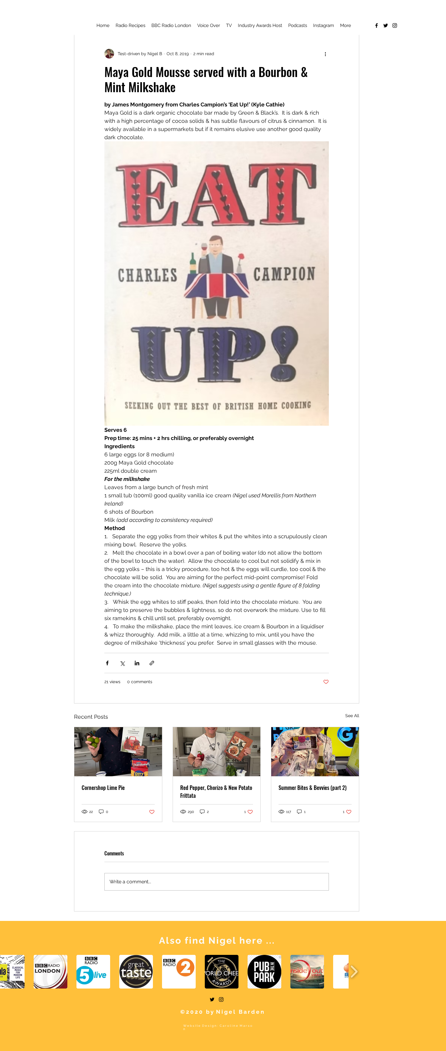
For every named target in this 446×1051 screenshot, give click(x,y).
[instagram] (395, 25)
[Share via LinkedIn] (137, 663)
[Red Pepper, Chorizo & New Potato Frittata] (217, 751)
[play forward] (354, 972)
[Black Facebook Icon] (376, 25)
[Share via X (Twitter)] (122, 663)
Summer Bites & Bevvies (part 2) (312, 787)
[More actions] (325, 53)
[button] (50, 972)
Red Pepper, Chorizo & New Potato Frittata (216, 791)
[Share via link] (152, 663)
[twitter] (386, 25)
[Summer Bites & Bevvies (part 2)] (315, 751)
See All (352, 715)
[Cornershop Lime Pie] (118, 751)
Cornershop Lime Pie (103, 787)
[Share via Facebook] (107, 663)
